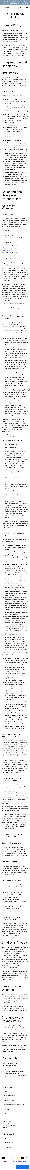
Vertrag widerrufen (22, 1167)
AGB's (5, 1091)
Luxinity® (8, 7)
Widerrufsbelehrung (9, 1095)
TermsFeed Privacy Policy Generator (14, 55)
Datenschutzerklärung (10, 1100)
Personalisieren (7, 1147)
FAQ (4, 1113)
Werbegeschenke (8, 1143)
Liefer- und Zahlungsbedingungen (13, 1105)
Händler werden (8, 1138)
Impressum (6, 1109)
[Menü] (27, 7)
